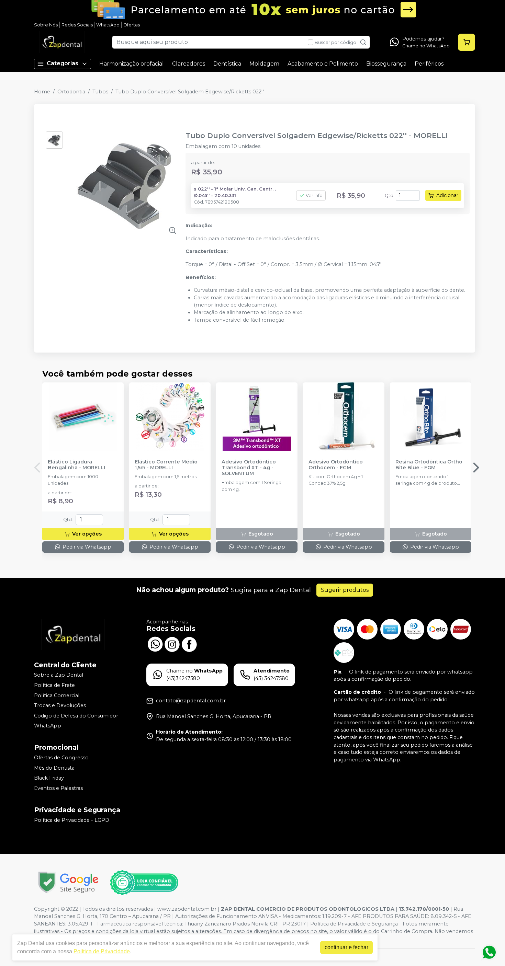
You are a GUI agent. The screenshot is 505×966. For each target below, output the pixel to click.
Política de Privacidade (102, 951)
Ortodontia (71, 92)
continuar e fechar (346, 947)
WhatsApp (108, 24)
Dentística (227, 63)
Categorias (62, 63)
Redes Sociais (77, 24)
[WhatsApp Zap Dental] (155, 644)
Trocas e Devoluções (60, 705)
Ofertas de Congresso (61, 758)
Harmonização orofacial (131, 63)
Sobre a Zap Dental (58, 675)
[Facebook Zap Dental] (189, 644)
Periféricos (429, 63)
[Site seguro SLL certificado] (68, 882)
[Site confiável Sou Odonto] (144, 883)
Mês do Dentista (54, 768)
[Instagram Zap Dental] (172, 644)
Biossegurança (386, 63)
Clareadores (188, 63)
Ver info (314, 195)
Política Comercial (56, 695)
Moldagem (264, 63)
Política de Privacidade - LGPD (71, 820)
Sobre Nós (46, 24)
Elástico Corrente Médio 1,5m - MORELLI (166, 465)
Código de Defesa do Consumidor (76, 716)
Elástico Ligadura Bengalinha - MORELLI (76, 465)
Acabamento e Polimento (323, 63)
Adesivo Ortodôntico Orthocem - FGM (335, 465)
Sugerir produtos (345, 590)
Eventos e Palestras (58, 788)
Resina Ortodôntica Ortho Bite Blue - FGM (428, 465)
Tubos (100, 92)
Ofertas (131, 24)
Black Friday (49, 778)
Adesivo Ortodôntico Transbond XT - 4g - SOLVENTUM (249, 468)
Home (42, 92)
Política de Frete (54, 685)
